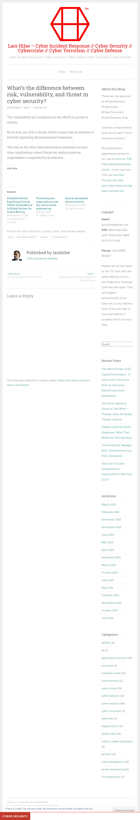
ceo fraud (107, 665)
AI (103, 650)
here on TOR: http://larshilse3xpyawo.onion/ (117, 164)
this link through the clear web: (113, 180)
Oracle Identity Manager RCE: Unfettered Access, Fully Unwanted (117, 450)
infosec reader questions (117, 741)
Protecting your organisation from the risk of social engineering (47, 203)
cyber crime (109, 688)
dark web (107, 718)
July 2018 (107, 618)
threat (44, 237)
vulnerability (59, 237)
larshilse (40, 107)
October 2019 (110, 572)
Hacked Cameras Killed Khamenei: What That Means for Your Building (117, 432)
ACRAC (62, 71)
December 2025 (111, 519)
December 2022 (111, 557)
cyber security (30, 231)
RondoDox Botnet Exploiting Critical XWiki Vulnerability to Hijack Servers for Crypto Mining (19, 205)
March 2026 (109, 504)
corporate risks (111, 673)
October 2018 (110, 610)
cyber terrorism (111, 711)
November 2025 (111, 527)
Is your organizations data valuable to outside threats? (76, 277)
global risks (51, 231)
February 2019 (110, 595)
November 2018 (111, 602)
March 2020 (109, 565)
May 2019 (107, 587)
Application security (114, 658)
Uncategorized (111, 776)
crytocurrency (110, 680)
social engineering (113, 769)
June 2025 (108, 534)
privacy (106, 754)
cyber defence (110, 695)
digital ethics (110, 726)
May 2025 (107, 542)
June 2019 (108, 580)
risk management (73, 231)
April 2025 (108, 549)
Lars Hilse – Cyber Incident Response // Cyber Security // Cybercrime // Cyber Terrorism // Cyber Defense (70, 48)
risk (10, 237)
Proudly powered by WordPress (27, 802)
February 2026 (110, 512)
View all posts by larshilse (41, 258)
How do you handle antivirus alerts (76, 200)
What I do (76, 71)
